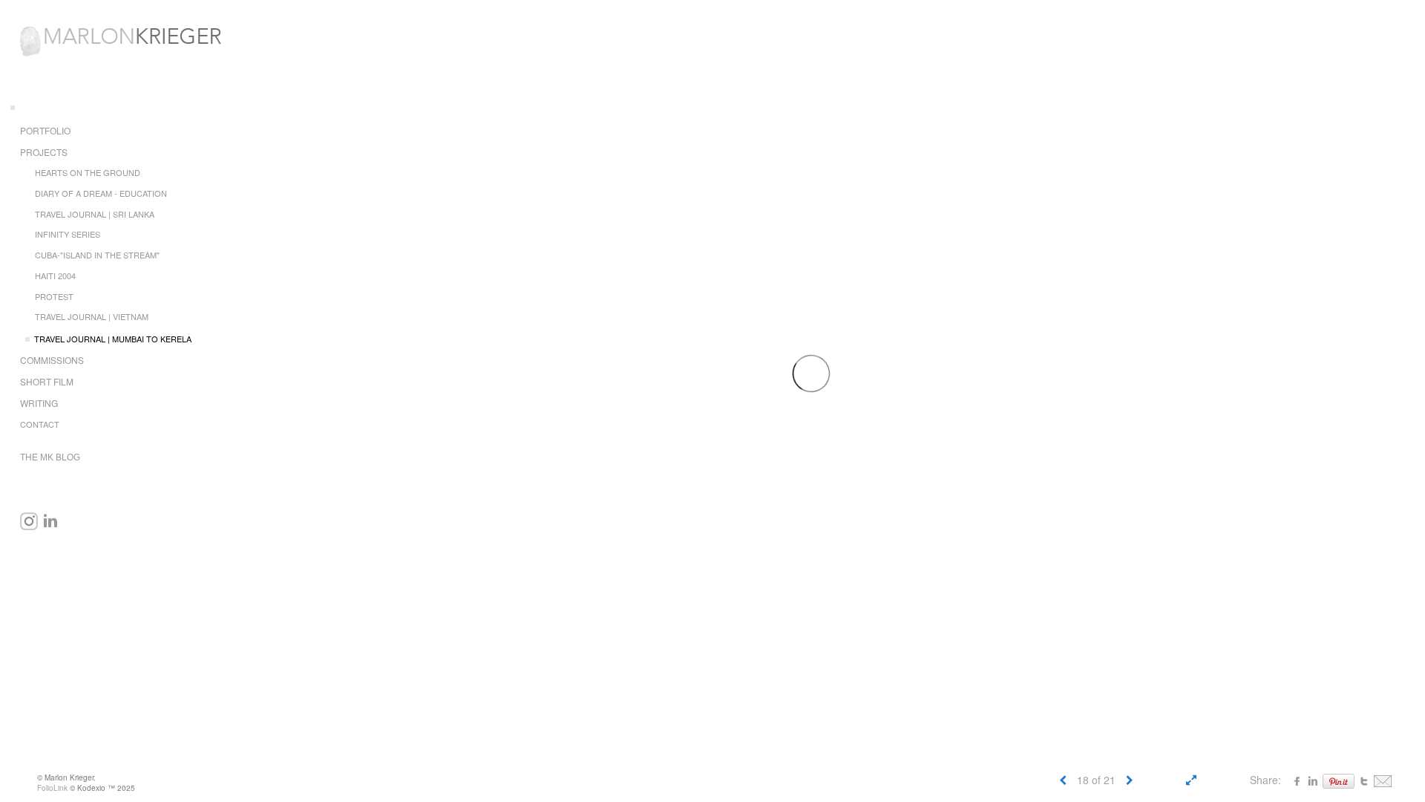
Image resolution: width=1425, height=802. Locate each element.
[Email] (1383, 779)
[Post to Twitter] (1364, 779)
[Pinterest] (1338, 779)
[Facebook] (1297, 779)
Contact (39, 424)
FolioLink (52, 788)
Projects (44, 152)
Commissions (52, 359)
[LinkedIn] (50, 521)
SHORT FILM (46, 381)
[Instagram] (29, 521)
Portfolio (45, 130)
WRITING (39, 403)
